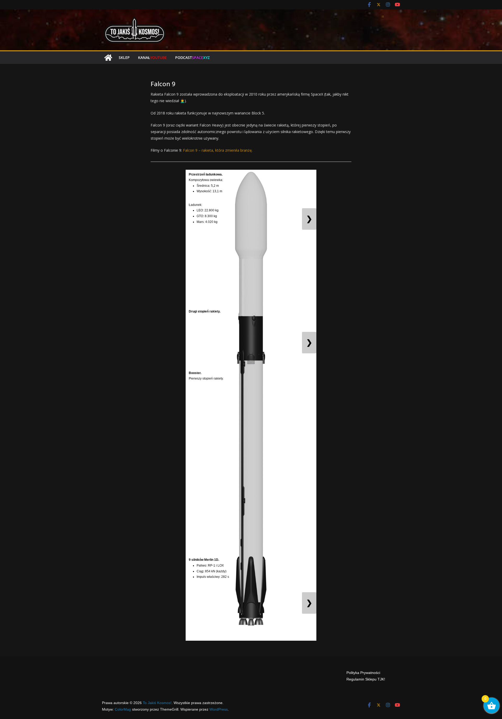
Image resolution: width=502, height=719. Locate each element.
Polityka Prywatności (363, 673)
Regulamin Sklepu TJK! (365, 679)
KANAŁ (152, 57)
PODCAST (192, 57)
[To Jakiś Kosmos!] (108, 57)
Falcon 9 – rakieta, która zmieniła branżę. (218, 150)
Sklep (124, 57)
